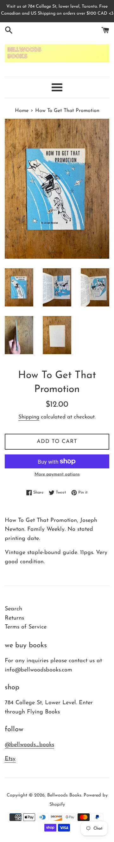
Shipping (28, 417)
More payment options (57, 474)
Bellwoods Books (64, 795)
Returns (14, 618)
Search (13, 609)
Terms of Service (26, 627)
